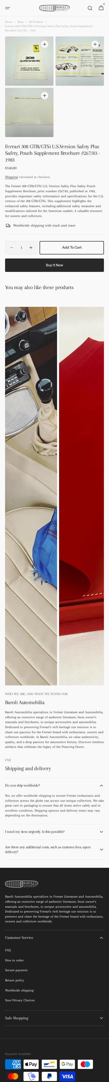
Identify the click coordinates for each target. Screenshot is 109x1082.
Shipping (11, 177)
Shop (20, 22)
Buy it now (54, 265)
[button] (7, 8)
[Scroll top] (103, 1076)
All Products (36, 22)
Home (8, 22)
